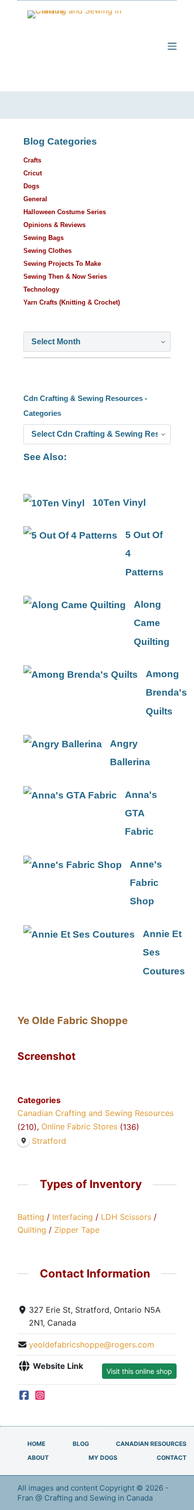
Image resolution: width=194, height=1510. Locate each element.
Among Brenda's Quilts (166, 692)
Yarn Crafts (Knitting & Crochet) (71, 302)
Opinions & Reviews (54, 225)
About (38, 1457)
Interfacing (72, 1217)
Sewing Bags (43, 237)
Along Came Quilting (152, 623)
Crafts (32, 160)
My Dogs (103, 1457)
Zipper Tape (76, 1230)
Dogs (31, 186)
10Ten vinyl (119, 502)
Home (36, 1443)
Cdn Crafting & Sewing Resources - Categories (85, 405)
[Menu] (172, 46)
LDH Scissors (126, 1217)
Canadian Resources (151, 1443)
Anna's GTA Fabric (141, 813)
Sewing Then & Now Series (65, 276)
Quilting (31, 1230)
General (35, 199)
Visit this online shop (139, 1371)
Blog (81, 1443)
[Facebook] (24, 1395)
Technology (41, 289)
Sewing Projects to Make (62, 263)
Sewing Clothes (47, 250)
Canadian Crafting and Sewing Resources (95, 1113)
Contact (172, 1457)
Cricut (32, 173)
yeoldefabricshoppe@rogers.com (91, 1345)
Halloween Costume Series (64, 212)
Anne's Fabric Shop (146, 883)
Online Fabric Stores (79, 1126)
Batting (30, 1217)
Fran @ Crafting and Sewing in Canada (86, 1498)
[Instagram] (40, 1395)
